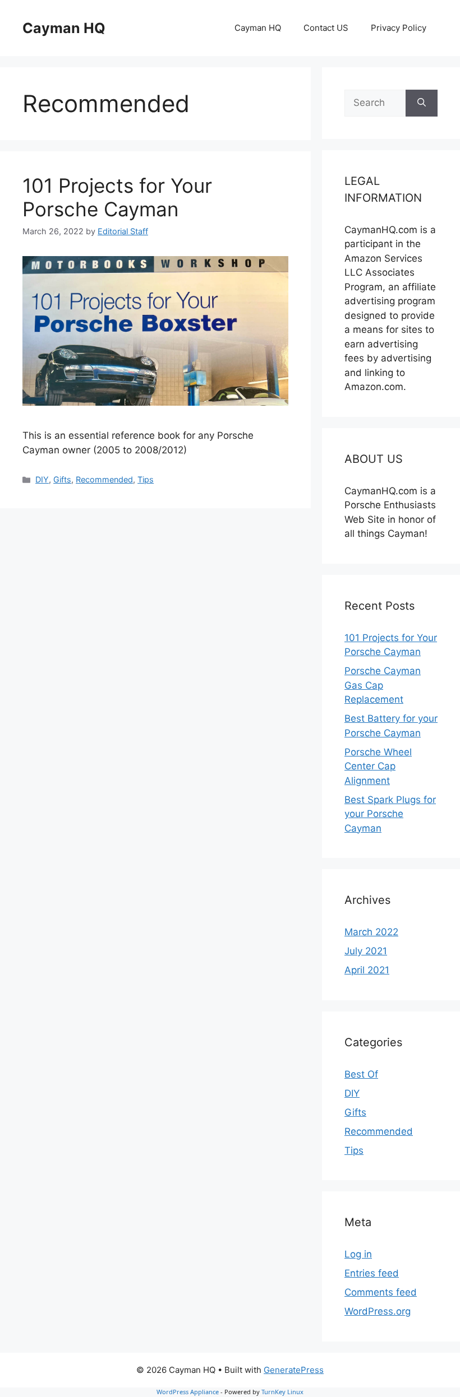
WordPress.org (377, 1311)
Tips (145, 479)
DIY (42, 479)
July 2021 (365, 951)
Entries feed (371, 1273)
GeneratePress (294, 1369)
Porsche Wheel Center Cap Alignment (378, 766)
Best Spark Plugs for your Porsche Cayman (390, 814)
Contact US (325, 27)
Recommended (104, 479)
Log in (358, 1254)
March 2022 (371, 931)
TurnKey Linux (282, 1391)
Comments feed (380, 1292)
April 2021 (366, 970)
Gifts (62, 479)
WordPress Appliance (188, 1391)
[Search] (422, 103)
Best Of (361, 1074)
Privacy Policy (398, 27)
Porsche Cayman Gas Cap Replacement (382, 685)
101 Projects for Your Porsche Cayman (117, 197)
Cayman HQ (63, 28)
